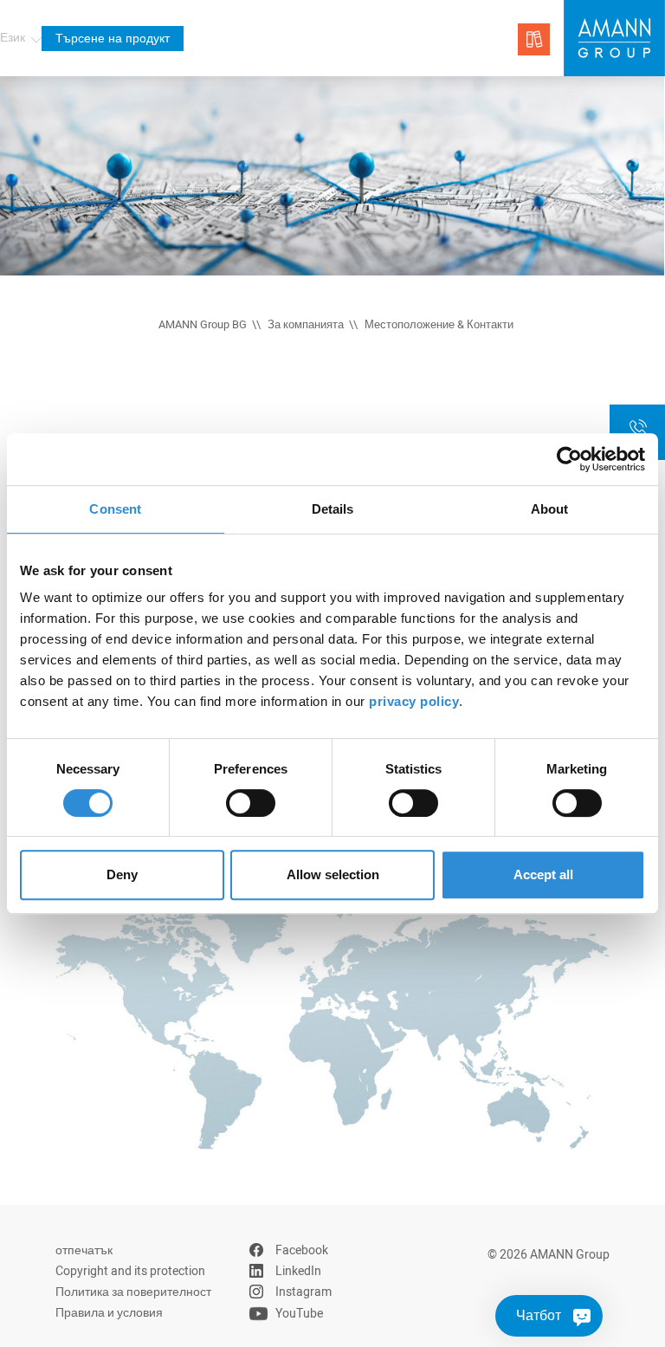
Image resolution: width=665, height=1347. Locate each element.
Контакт (637, 446)
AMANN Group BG (202, 325)
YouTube (299, 1313)
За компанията (306, 325)
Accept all (543, 874)
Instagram (303, 1292)
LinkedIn (298, 1271)
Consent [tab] (115, 509)
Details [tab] (333, 509)
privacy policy (414, 701)
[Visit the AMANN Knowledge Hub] (534, 39)
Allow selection (333, 874)
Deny (122, 874)
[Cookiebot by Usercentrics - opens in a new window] (569, 459)
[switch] (250, 803)
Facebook (301, 1250)
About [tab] (550, 509)
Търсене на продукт (112, 38)
